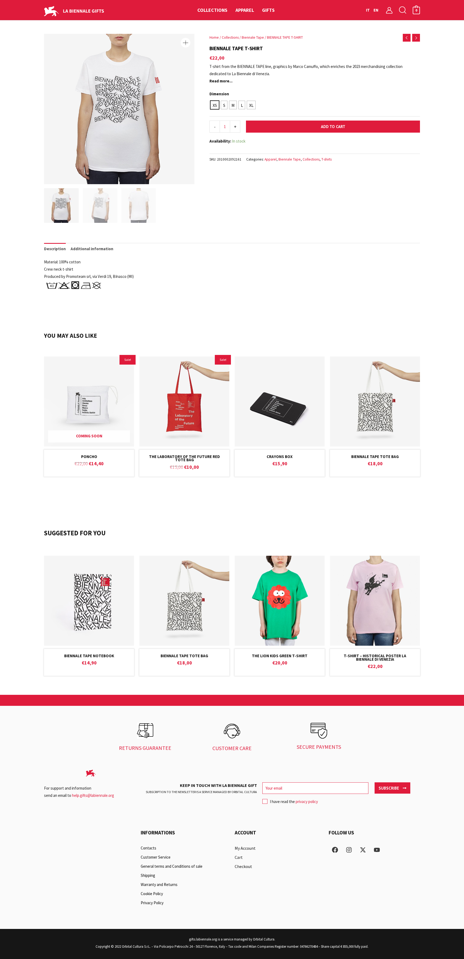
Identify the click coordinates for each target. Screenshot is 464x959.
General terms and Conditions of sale (171, 866)
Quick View (89, 442)
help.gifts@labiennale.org (93, 795)
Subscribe (389, 788)
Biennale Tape (253, 37)
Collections (230, 37)
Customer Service (156, 857)
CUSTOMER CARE (232, 748)
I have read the (294, 801)
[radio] (215, 105)
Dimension (219, 93)
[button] (402, 10)
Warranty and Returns (159, 884)
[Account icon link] (389, 10)
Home (214, 37)
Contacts (148, 848)
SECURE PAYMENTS (319, 746)
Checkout (243, 866)
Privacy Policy (152, 902)
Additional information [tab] (92, 248)
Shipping (148, 875)
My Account (245, 848)
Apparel (270, 159)
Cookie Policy (152, 893)
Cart (239, 857)
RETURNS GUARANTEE (145, 747)
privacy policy (307, 801)
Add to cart (333, 126)
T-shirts (326, 159)
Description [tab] (55, 248)
